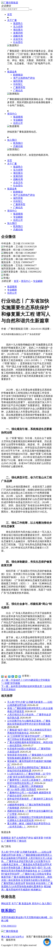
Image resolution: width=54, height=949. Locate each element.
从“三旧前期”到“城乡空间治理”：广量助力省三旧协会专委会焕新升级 (26, 873)
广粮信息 (18, 90)
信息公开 (18, 123)
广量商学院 (19, 87)
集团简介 (18, 23)
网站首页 (6, 903)
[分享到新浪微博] (6, 676)
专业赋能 (18, 120)
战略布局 (18, 36)
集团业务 (12, 71)
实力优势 (18, 26)
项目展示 (18, 29)
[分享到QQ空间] (2, 676)
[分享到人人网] (13, 676)
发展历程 (18, 33)
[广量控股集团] (9, 2)
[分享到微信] (16, 676)
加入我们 (12, 140)
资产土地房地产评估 (24, 78)
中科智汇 (18, 84)
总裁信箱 (18, 146)
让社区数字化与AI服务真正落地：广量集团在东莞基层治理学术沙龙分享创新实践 (26, 864)
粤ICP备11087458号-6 (12, 936)
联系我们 (18, 143)
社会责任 (18, 42)
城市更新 (18, 81)
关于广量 (12, 20)
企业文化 (18, 39)
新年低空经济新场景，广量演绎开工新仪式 (30, 799)
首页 (9, 14)
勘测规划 (18, 75)
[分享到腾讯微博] (9, 676)
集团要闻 (18, 117)
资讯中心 (12, 113)
